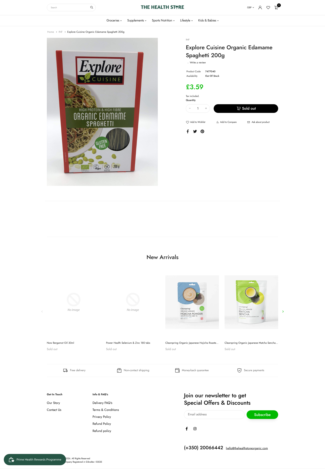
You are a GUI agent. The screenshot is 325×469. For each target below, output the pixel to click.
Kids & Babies (207, 20)
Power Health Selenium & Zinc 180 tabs (128, 343)
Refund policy (102, 431)
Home (51, 32)
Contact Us (54, 410)
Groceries (112, 20)
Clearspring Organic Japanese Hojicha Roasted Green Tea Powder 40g (204, 343)
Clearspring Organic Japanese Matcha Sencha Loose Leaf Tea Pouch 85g (265, 343)
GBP (249, 7)
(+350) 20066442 (203, 447)
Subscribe (262, 414)
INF (60, 32)
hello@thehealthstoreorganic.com (247, 448)
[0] (276, 7)
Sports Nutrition (162, 20)
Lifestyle (185, 20)
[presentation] (42, 311)
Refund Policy (102, 424)
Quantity (191, 100)
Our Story (53, 403)
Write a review (198, 62)
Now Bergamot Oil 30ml (60, 343)
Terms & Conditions (106, 410)
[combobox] (71, 7)
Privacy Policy (102, 417)
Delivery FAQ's (102, 403)
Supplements (135, 20)
